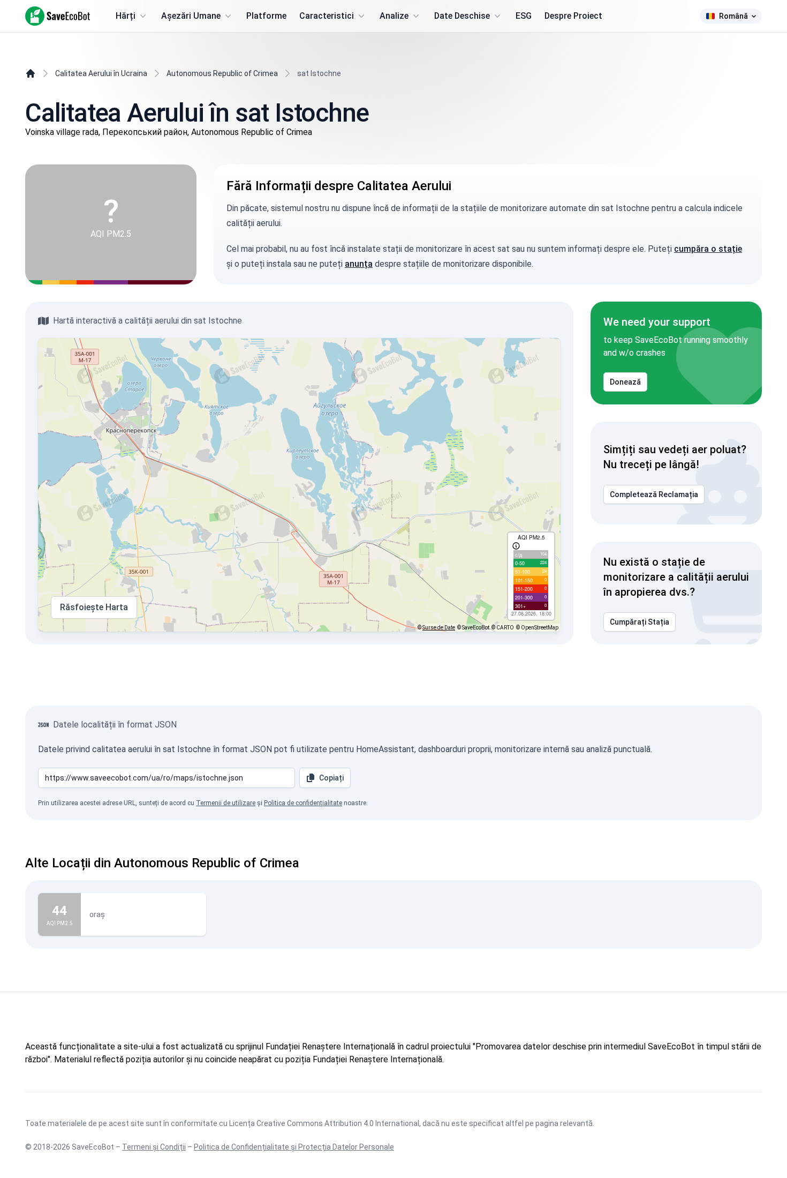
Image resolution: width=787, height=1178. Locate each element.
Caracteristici (326, 16)
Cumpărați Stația (639, 622)
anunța (359, 264)
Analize (394, 16)
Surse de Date (438, 628)
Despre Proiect (573, 16)
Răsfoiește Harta (94, 607)
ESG (524, 16)
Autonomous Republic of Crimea (222, 73)
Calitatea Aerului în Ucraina (101, 73)
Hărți (125, 16)
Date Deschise (462, 16)
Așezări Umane (191, 16)
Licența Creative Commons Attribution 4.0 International (324, 1123)
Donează (625, 382)
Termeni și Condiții (154, 1147)
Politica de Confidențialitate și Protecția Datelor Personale (294, 1147)
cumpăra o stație (708, 249)
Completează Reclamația (654, 494)
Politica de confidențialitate (303, 803)
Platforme (266, 16)
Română (733, 16)
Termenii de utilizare (225, 803)
